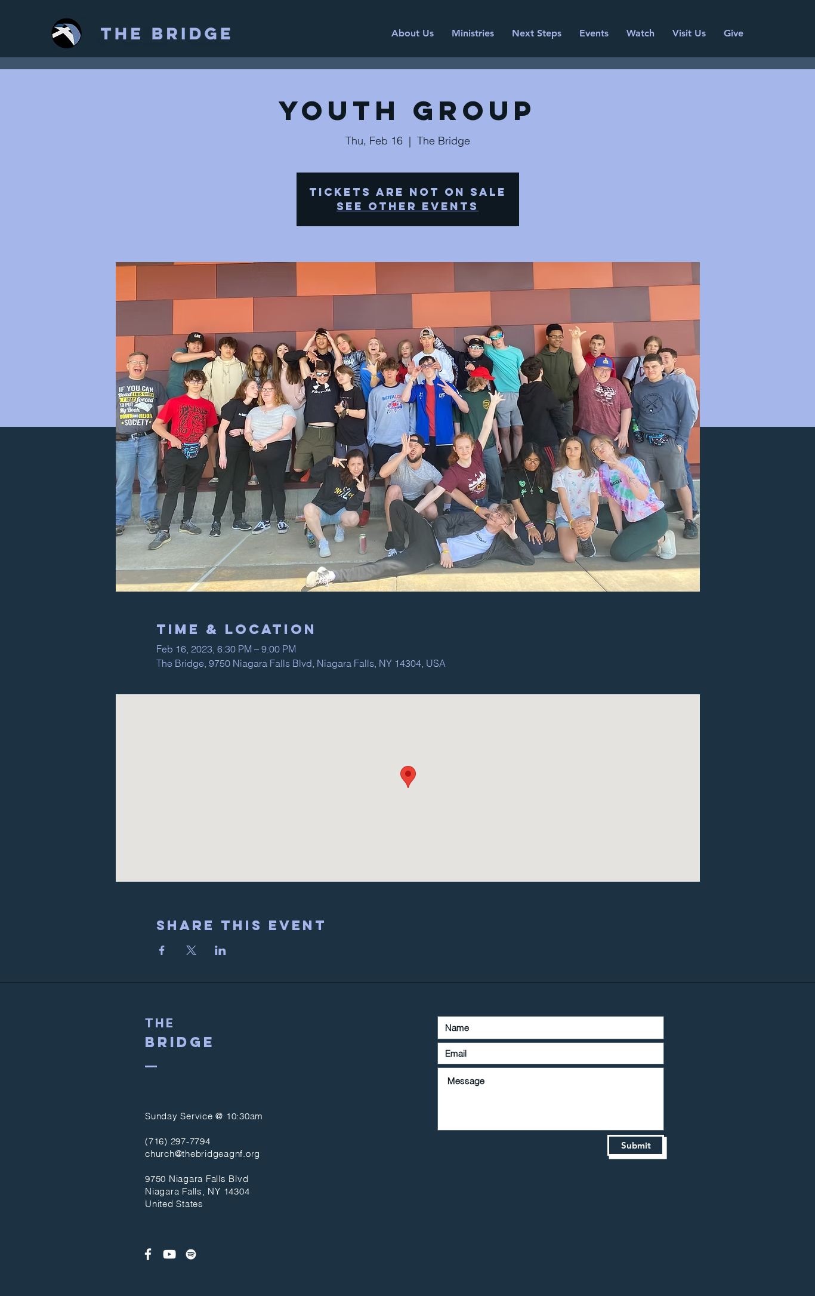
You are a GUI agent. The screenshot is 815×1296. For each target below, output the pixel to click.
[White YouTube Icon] (169, 1254)
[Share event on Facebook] (162, 950)
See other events (407, 206)
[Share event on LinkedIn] (220, 950)
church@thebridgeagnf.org (202, 1153)
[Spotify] (191, 1254)
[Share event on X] (191, 950)
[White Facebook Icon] (148, 1254)
